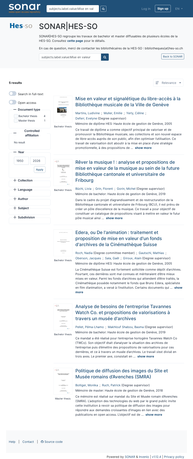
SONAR (130, 457)
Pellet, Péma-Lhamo (89, 327)
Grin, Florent (104, 188)
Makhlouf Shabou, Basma (126, 327)
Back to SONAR (172, 56)
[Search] (103, 9)
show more (143, 148)
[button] (27, 109)
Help (12, 442)
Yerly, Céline (135, 113)
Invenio (144, 457)
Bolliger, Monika (86, 385)
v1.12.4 (156, 457)
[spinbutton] (21, 161)
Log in (146, 9)
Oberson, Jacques (88, 258)
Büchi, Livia (83, 188)
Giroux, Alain (132, 258)
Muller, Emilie (113, 113)
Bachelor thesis (27, 116)
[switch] (12, 93)
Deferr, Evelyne (86, 118)
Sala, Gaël (112, 258)
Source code (53, 442)
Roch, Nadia (84, 253)
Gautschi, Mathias (151, 253)
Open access (27, 103)
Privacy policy (174, 457)
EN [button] (177, 9)
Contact (28, 442)
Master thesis (26, 120)
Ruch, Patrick (111, 385)
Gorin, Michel (126, 188)
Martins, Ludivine (87, 113)
